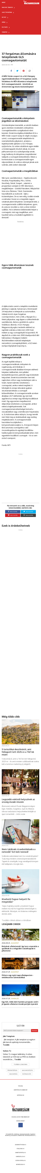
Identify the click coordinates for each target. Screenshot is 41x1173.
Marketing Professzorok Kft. (26, 1135)
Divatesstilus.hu (20, 1156)
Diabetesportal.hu (20, 1152)
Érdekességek (12, 1070)
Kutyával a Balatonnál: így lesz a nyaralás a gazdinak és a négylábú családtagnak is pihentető (20, 948)
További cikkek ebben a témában (16, 920)
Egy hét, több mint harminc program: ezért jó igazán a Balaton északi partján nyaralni (20, 1003)
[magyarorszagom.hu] (31, 3)
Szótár (20, 1025)
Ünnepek (4, 32)
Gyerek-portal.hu (20, 1160)
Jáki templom (9, 1036)
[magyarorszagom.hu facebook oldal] (20, 1125)
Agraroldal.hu (20, 1164)
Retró (4, 17)
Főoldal (20, 1086)
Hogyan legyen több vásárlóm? (20, 1117)
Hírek (3, 22)
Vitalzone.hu (20, 1148)
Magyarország (27, 1070)
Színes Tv (7, 1051)
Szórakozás (26, 1074)
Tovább (6, 1045)
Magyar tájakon (7, 7)
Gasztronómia (7, 12)
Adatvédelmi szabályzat (20, 1090)
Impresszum (20, 1095)
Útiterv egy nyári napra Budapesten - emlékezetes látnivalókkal (17, 976)
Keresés (34, 1030)
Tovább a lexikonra (20, 1064)
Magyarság (13, 1074)
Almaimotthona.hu (20, 1144)
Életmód (5, 27)
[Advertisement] (20, 238)
